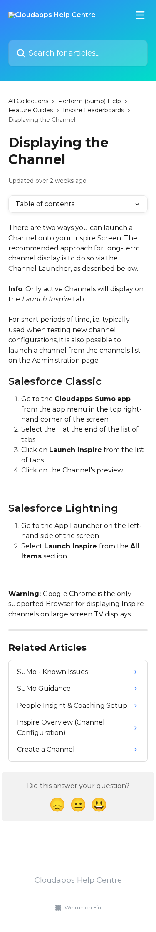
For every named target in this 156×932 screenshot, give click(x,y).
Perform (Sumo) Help (89, 101)
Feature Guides (30, 110)
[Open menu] (140, 15)
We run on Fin (82, 907)
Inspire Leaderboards (93, 110)
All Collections (28, 101)
